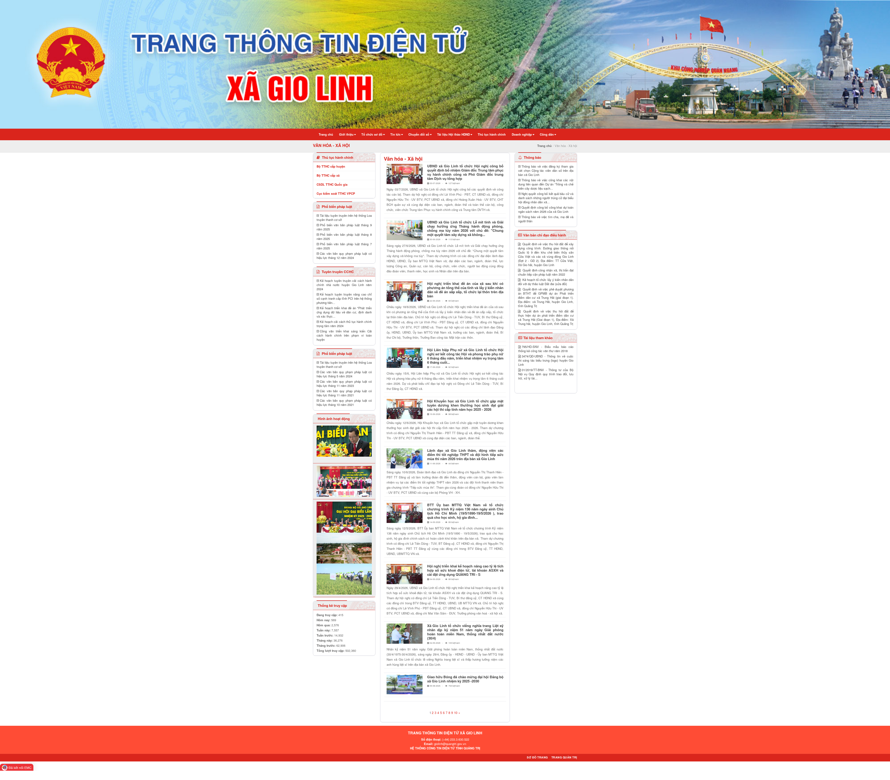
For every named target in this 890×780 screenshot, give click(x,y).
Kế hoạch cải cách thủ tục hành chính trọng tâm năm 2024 (344, 323)
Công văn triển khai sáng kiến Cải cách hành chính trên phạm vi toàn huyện (344, 335)
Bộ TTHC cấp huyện (331, 166)
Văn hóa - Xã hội (403, 158)
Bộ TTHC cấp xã (328, 175)
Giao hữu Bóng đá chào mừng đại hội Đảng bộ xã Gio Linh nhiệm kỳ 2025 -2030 (465, 679)
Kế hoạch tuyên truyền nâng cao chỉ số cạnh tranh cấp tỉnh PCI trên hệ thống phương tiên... (344, 298)
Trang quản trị (564, 757)
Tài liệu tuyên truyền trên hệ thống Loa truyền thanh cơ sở (344, 217)
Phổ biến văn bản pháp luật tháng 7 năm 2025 (344, 246)
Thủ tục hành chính (337, 157)
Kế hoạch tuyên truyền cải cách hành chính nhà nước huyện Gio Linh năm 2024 (344, 284)
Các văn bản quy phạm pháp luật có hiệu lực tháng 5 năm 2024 (344, 374)
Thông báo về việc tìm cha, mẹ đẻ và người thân (545, 219)
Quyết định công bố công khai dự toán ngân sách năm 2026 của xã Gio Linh (545, 209)
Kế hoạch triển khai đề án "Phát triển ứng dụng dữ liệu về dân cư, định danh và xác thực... (344, 312)
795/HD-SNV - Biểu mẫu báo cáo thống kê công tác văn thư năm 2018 (545, 348)
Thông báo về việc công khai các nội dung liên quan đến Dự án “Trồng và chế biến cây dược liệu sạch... (545, 184)
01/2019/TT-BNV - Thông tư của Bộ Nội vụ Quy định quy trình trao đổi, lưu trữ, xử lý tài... (545, 374)
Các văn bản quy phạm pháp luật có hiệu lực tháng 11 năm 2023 (344, 383)
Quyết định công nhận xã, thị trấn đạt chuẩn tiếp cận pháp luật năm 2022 (546, 272)
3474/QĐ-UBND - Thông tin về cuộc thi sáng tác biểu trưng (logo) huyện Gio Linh (545, 360)
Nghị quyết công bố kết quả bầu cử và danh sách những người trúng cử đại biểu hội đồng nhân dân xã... (545, 197)
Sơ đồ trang (537, 757)
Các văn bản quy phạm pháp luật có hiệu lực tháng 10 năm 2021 (344, 402)
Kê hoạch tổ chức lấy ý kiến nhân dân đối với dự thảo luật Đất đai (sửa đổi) (546, 281)
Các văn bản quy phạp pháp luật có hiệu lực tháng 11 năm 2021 (344, 393)
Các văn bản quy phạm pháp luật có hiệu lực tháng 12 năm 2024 (344, 255)
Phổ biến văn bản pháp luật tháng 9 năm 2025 (344, 227)
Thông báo (532, 157)
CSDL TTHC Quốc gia (332, 184)
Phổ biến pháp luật (336, 206)
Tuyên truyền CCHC (337, 271)
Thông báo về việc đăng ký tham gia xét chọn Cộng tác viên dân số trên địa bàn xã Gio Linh (545, 170)
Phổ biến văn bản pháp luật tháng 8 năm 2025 (344, 236)
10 (455, 712)
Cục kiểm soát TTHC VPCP (336, 193)
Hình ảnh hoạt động (334, 418)
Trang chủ (544, 145)
